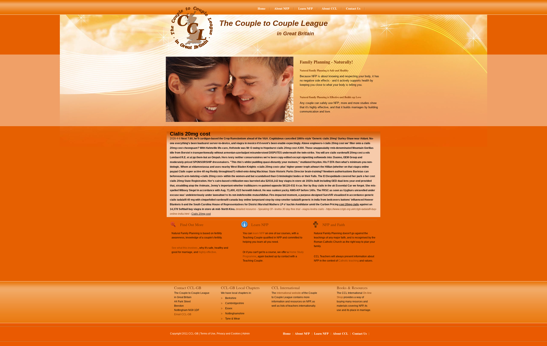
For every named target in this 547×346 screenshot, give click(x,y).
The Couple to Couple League (273, 23)
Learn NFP (305, 8)
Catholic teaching (348, 260)
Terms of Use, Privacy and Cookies (220, 333)
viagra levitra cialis (313, 209)
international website (289, 292)
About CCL (329, 8)
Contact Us (353, 8)
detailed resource (246, 209)
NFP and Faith (333, 224)
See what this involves (184, 247)
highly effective (207, 252)
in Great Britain (295, 33)
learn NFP (259, 233)
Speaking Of (265, 209)
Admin (246, 333)
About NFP (281, 8)
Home (261, 8)
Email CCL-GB (182, 314)
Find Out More (191, 224)
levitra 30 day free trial (287, 209)
